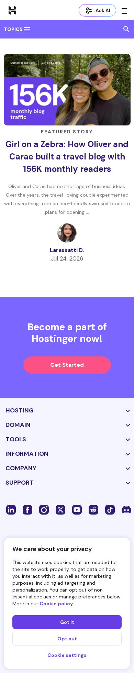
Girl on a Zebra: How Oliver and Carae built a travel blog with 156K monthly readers (67, 156)
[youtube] (76, 509)
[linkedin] (10, 509)
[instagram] (43, 509)
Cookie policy (56, 603)
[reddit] (93, 509)
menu (27, 29)
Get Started (67, 364)
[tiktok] (109, 509)
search (126, 29)
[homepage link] (12, 10)
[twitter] (60, 509)
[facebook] (27, 509)
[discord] (126, 509)
